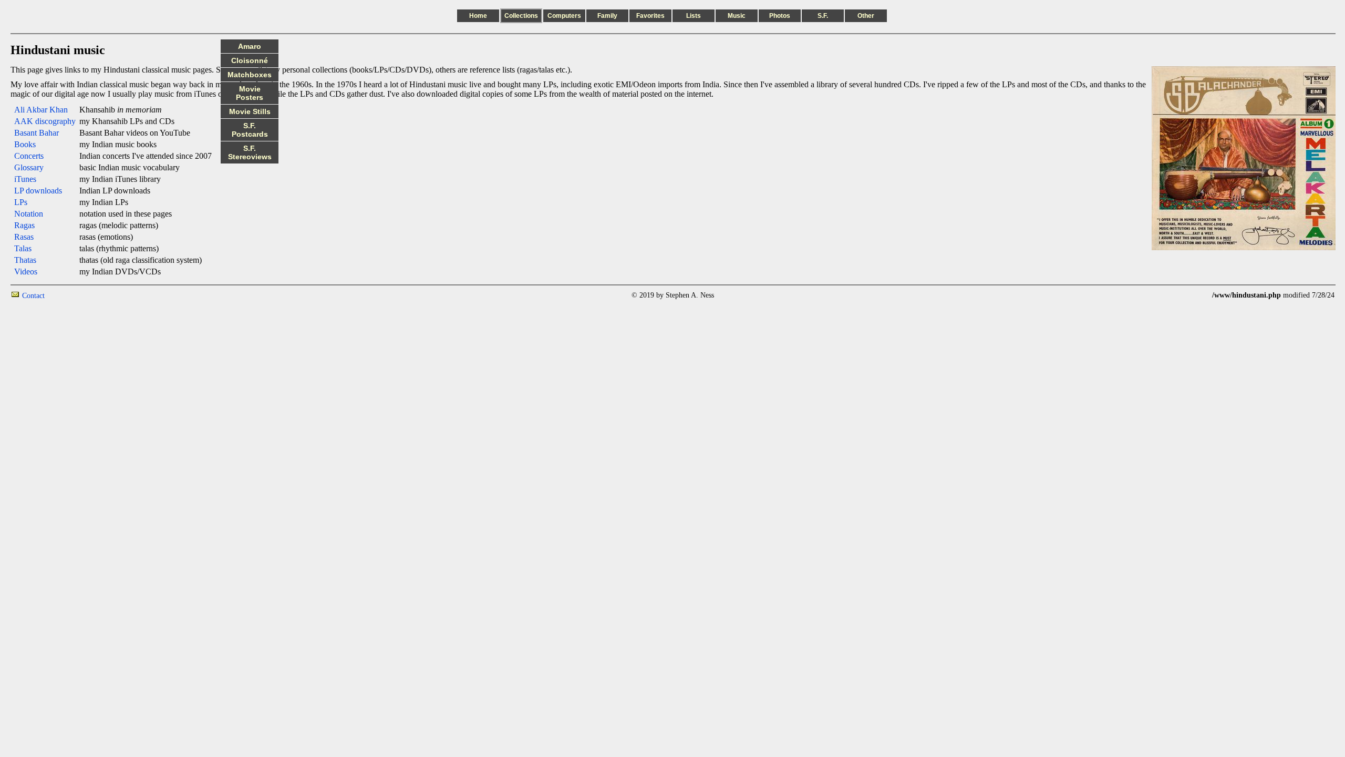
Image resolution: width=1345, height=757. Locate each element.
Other (865, 15)
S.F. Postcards (250, 129)
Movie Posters (249, 93)
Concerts (29, 155)
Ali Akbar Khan (41, 109)
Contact (33, 296)
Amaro (249, 46)
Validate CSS (1192, 295)
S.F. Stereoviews (250, 152)
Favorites (650, 15)
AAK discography (45, 121)
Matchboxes (249, 74)
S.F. (823, 15)
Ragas (24, 225)
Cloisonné (249, 60)
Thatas (25, 259)
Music (737, 15)
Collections (521, 15)
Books (25, 144)
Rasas (24, 236)
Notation (28, 213)
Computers (564, 15)
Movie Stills (250, 111)
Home (478, 15)
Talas (23, 248)
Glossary (29, 167)
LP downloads (38, 190)
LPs (20, 202)
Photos (779, 15)
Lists (693, 15)
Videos (25, 271)
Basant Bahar (36, 132)
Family (607, 15)
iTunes (25, 179)
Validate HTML (68, 295)
